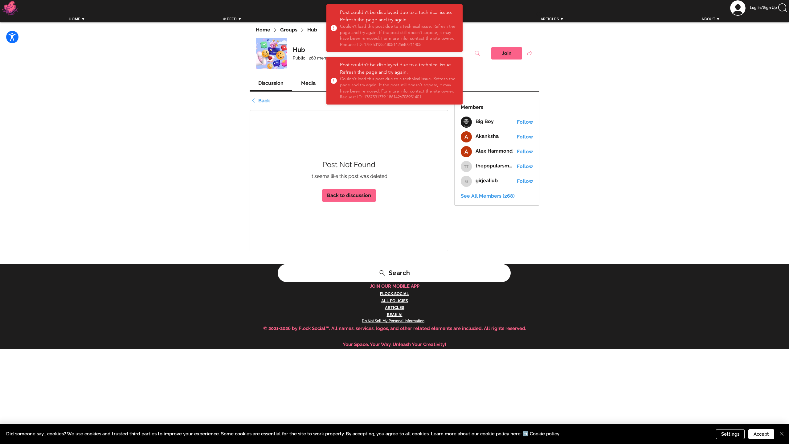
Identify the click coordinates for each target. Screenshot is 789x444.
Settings (730, 434)
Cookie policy (544, 434)
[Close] (781, 434)
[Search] (539, 14)
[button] (782, 7)
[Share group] (529, 53)
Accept (761, 434)
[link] (271, 83)
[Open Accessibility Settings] (12, 37)
